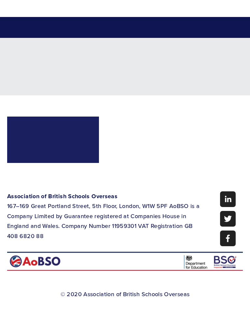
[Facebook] (228, 238)
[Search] (59, 8)
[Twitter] (228, 219)
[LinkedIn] (228, 199)
